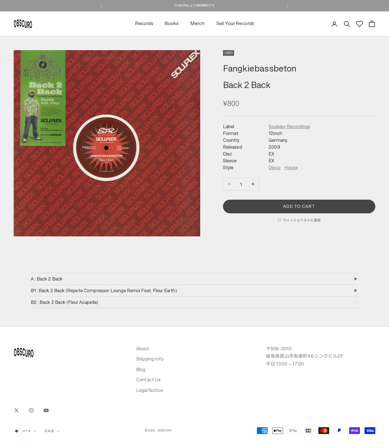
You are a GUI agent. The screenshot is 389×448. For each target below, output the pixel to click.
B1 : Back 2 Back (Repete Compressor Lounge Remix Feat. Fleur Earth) (104, 290)
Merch (197, 24)
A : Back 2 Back (47, 279)
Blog (141, 369)
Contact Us (148, 380)
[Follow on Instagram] (31, 410)
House (291, 167)
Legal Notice (149, 390)
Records (144, 24)
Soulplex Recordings (289, 126)
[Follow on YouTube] (46, 410)
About (142, 348)
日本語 (49, 431)
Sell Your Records (235, 24)
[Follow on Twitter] (16, 410)
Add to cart (299, 206)
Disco (275, 167)
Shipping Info (149, 359)
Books (172, 24)
